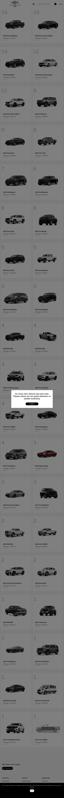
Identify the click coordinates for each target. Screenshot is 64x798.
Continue (32, 403)
